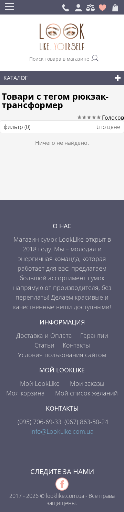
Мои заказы (87, 383)
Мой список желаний (86, 393)
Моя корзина (25, 393)
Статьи (44, 345)
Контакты (76, 345)
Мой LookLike (40, 383)
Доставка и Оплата (44, 335)
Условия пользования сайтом (62, 355)
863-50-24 (86, 422)
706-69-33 (39, 422)
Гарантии (94, 335)
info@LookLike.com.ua (62, 431)
